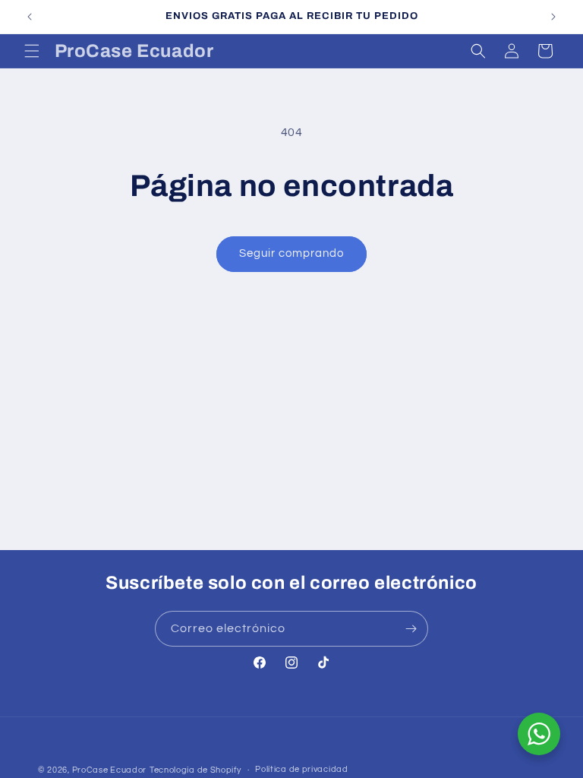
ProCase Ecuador (109, 770)
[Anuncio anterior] (29, 16)
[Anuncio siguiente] (553, 16)
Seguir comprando (291, 253)
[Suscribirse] (410, 629)
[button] (32, 51)
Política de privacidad (301, 769)
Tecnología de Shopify (195, 770)
